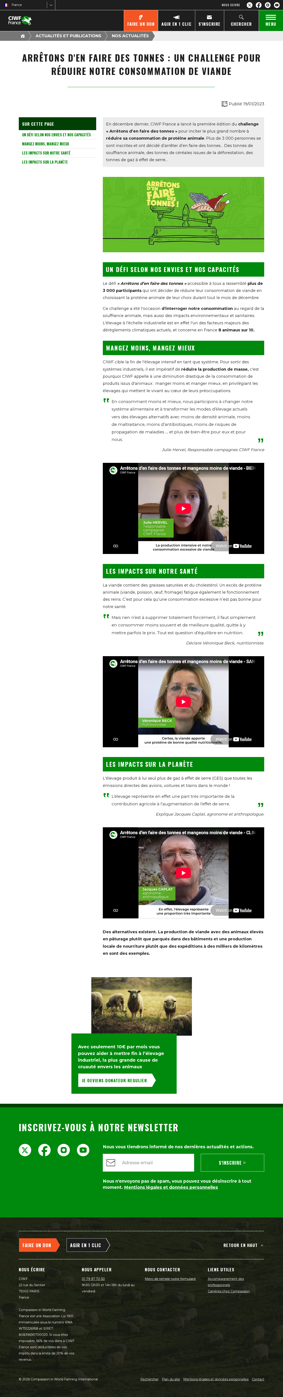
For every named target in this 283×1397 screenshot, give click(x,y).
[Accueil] (23, 35)
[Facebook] (259, 5)
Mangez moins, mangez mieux (45, 144)
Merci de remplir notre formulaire (170, 1279)
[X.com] (249, 5)
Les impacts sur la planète (45, 162)
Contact (258, 1379)
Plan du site (171, 1379)
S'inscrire (230, 1162)
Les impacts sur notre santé (46, 153)
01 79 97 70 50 (93, 1279)
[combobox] (11, 5)
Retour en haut (241, 1245)
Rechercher (149, 1379)
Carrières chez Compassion (229, 1291)
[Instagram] (268, 5)
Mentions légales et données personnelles (216, 1379)
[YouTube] (277, 5)
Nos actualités (130, 35)
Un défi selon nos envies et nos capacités (56, 134)
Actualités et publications (68, 35)
